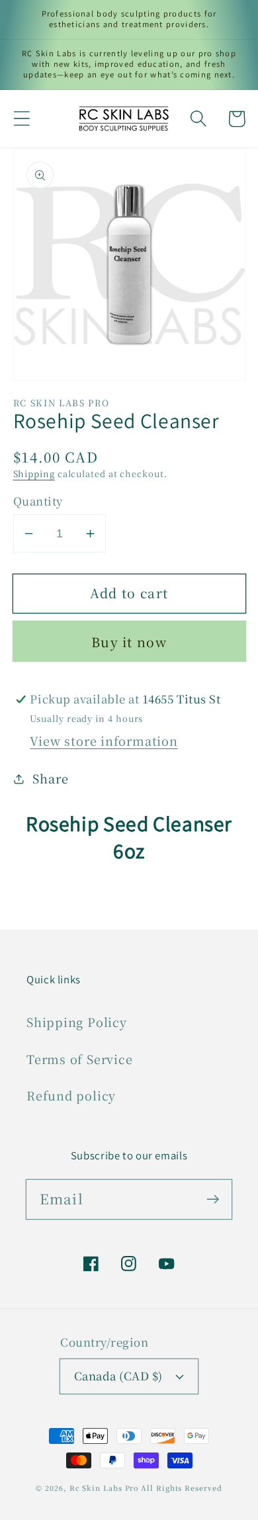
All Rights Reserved (181, 1488)
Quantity (38, 501)
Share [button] (50, 778)
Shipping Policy (76, 1021)
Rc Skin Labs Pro (104, 1488)
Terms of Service (79, 1058)
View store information (103, 740)
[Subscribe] (213, 1199)
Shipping (34, 473)
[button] (21, 119)
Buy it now (129, 642)
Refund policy (71, 1095)
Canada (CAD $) (118, 1376)
